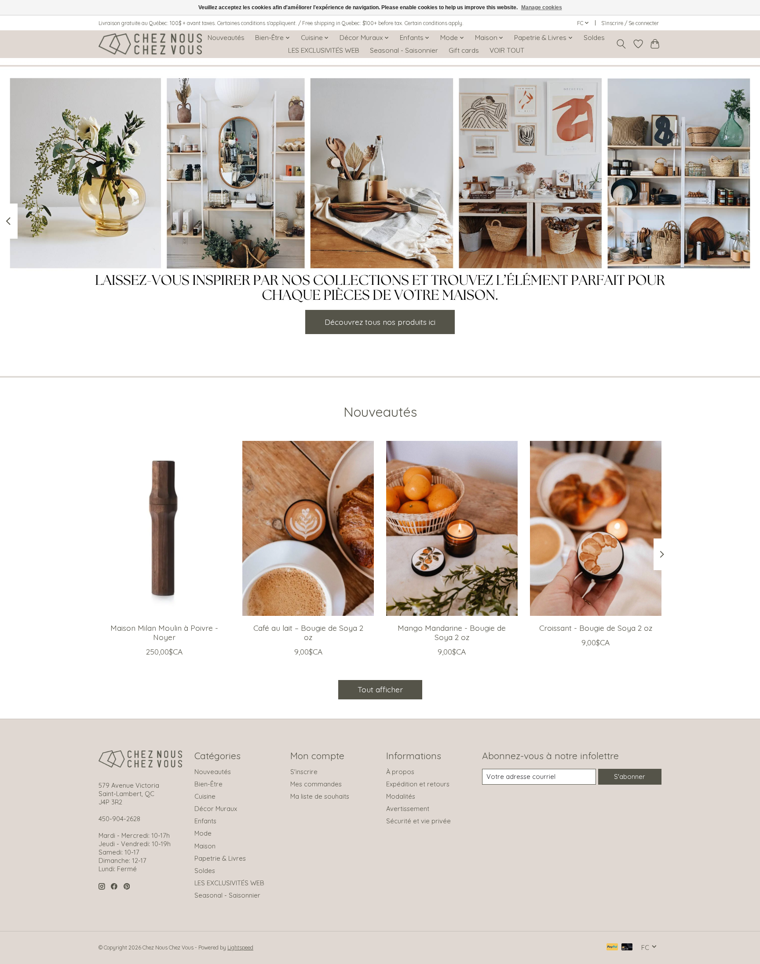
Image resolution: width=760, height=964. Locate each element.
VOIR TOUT (507, 50)
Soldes (594, 37)
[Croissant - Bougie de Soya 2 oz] (595, 528)
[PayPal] (612, 947)
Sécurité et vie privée (418, 821)
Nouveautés (226, 37)
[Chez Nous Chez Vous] (150, 44)
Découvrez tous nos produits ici (380, 321)
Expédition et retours (417, 784)
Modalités (400, 796)
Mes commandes (316, 784)
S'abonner (629, 776)
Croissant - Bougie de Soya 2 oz (595, 627)
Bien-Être (208, 784)
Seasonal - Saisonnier (404, 50)
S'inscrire (304, 772)
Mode (203, 833)
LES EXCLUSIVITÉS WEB (323, 50)
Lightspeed (240, 947)
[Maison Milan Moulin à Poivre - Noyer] (164, 528)
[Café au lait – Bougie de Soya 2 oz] (308, 528)
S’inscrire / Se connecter (630, 23)
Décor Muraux (215, 808)
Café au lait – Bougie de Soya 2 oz (308, 631)
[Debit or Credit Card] (627, 947)
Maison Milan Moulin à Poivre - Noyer (164, 631)
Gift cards (464, 50)
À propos (400, 772)
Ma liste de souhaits (319, 796)
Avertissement (407, 808)
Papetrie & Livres (220, 858)
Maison (205, 846)
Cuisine (205, 796)
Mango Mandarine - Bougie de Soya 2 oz (452, 631)
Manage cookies (541, 7)
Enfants (205, 821)
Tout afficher (380, 689)
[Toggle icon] (621, 44)
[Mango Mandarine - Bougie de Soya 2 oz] (452, 528)
